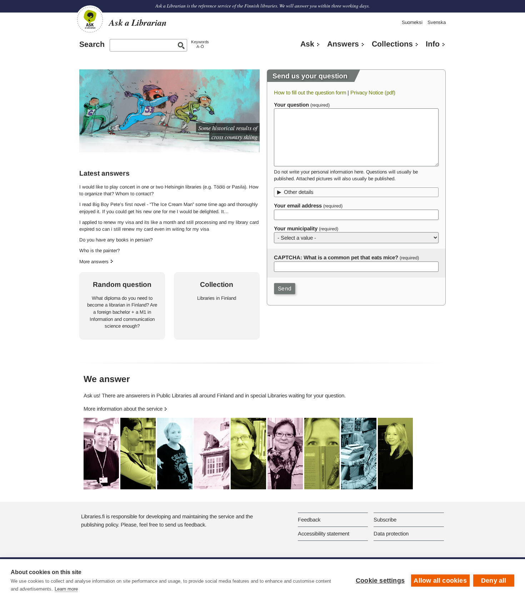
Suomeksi (412, 22)
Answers (343, 44)
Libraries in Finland (216, 298)
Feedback (309, 520)
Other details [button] (298, 192)
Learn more (66, 589)
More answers (94, 261)
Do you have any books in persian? (115, 240)
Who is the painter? (99, 250)
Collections (392, 44)
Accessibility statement (323, 533)
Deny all (493, 580)
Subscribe (385, 520)
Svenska (437, 22)
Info (433, 44)
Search (92, 44)
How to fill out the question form (310, 92)
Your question (291, 105)
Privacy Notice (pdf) (372, 92)
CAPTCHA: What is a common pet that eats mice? (336, 257)
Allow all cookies (440, 580)
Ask (307, 44)
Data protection (391, 533)
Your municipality (296, 228)
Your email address (298, 205)
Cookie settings (380, 580)
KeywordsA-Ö (200, 44)
